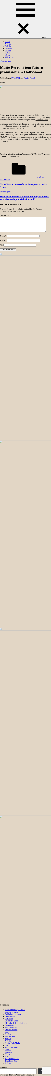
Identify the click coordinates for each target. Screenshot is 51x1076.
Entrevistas (9, 1025)
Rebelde (8, 1050)
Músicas (8, 1039)
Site (1, 245)
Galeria (8, 46)
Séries (7, 55)
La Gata (8, 1034)
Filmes (7, 53)
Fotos (7, 1032)
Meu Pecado (10, 1036)
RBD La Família (11, 1047)
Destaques (9, 1019)
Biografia (8, 48)
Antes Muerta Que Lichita (15, 1010)
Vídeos (8, 1063)
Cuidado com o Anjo (13, 1014)
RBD (7, 1045)
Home (7, 42)
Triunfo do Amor (11, 1061)
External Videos (11, 1030)
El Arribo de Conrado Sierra (16, 1023)
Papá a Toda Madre (12, 1043)
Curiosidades (10, 1016)
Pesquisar (3, 1067)
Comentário (5, 215)
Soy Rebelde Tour (12, 1059)
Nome (3, 236)
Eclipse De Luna (11, 1021)
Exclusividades (11, 1027)
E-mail (3, 240)
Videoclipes (9, 57)
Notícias (8, 44)
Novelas (8, 50)
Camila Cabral (29, 78)
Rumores (8, 1052)
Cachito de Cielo (11, 1012)
